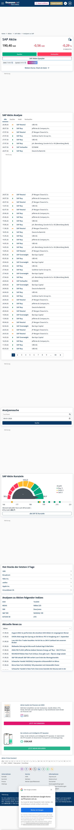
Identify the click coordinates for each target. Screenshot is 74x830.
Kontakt (4, 776)
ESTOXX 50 (6, 617)
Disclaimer (52, 781)
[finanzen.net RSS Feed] (52, 769)
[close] (51, 790)
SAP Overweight (22, 255)
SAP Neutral (21, 125)
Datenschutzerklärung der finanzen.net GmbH (37, 823)
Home (3, 33)
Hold (19, 119)
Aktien (10, 33)
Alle (5, 119)
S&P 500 (5, 613)
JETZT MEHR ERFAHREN (37, 748)
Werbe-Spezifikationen (32, 781)
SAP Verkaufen (22, 147)
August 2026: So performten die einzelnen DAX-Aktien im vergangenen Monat (40, 633)
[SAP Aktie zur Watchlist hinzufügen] (70, 39)
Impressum (52, 776)
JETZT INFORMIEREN (37, 723)
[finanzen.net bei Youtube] (30, 769)
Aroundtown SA (8, 590)
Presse (4, 781)
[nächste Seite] (60, 355)
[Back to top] (68, 827)
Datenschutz (53, 779)
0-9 (7, 761)
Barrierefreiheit (54, 789)
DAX (4, 602)
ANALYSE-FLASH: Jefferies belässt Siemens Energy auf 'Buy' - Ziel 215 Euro (39, 650)
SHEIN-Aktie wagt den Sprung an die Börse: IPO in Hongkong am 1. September (40, 637)
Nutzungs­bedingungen (56, 784)
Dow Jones (37, 609)
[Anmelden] (70, 3)
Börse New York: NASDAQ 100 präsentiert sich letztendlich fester (35, 665)
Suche (37, 423)
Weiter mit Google (37, 810)
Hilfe (26, 776)
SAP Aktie (18, 33)
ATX (35, 617)
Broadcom (6, 575)
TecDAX (36, 602)
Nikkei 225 (37, 605)
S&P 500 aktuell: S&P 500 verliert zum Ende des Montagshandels (35, 658)
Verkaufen (28, 119)
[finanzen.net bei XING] (43, 769)
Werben (27, 779)
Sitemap (4, 784)
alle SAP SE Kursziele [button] (37, 513)
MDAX (4, 605)
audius (5, 582)
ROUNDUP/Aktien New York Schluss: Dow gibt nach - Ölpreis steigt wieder (39, 654)
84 (55, 355)
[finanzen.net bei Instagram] (22, 769)
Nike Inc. (6, 579)
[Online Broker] (13, 4)
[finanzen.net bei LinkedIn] (39, 769)
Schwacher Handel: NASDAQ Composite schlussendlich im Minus (35, 661)
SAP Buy (20, 128)
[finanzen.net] (12, 2)
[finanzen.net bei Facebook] (26, 769)
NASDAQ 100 (38, 613)
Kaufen (12, 119)
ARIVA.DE (7, 803)
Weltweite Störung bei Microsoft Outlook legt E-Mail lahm (33, 646)
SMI (3, 609)
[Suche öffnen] (65, 3)
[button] (41, 3)
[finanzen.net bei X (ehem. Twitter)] (35, 769)
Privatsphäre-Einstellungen (57, 786)
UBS (4, 571)
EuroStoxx (25, 763)
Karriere (4, 779)
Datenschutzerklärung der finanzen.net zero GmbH (36, 824)
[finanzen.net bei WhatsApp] (48, 769)
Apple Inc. (6, 586)
